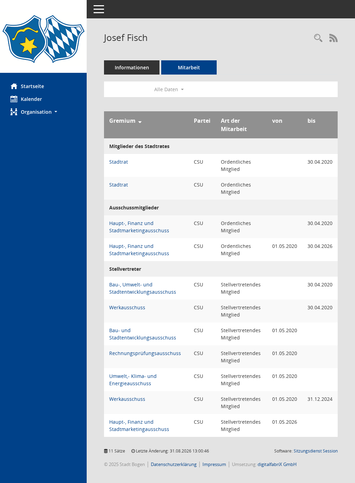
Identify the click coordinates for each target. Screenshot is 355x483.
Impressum (214, 464)
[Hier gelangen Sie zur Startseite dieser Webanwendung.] (43, 39)
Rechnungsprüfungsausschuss (145, 353)
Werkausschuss (127, 307)
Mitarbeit (189, 67)
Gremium (122, 120)
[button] (43, 111)
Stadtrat (118, 161)
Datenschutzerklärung (174, 464)
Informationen (132, 67)
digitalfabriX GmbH (277, 464)
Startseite (32, 86)
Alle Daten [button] (167, 89)
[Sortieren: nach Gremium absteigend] (139, 120)
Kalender (31, 99)
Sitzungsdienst (316, 451)
